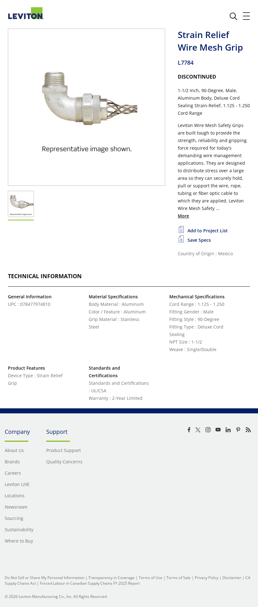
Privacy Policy (206, 577)
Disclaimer (231, 577)
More (183, 216)
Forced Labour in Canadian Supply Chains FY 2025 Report (90, 583)
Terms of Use (150, 577)
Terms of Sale (178, 577)
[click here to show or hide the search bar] (233, 16)
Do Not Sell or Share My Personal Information (44, 577)
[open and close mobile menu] (246, 16)
